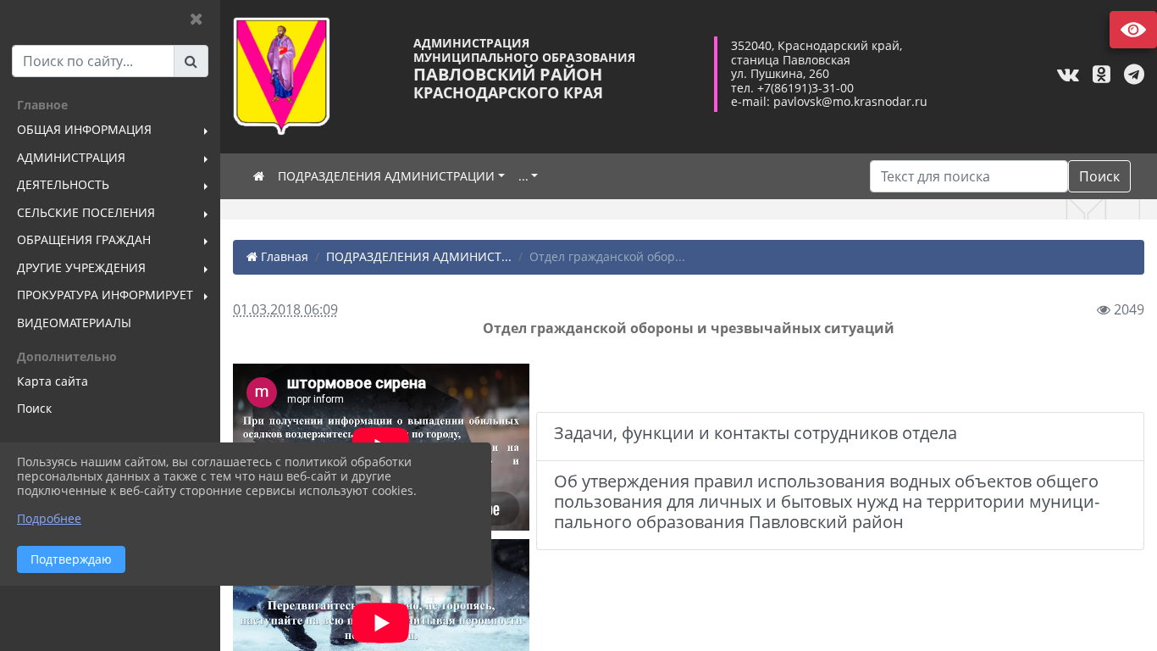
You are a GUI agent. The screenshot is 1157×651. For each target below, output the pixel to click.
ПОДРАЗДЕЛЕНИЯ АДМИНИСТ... (419, 256)
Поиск (1099, 176)
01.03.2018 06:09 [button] (285, 309)
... (523, 176)
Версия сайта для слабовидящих (1133, 29)
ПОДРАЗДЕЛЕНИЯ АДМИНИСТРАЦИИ (386, 176)
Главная (282, 256)
